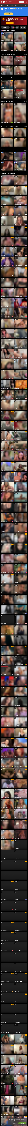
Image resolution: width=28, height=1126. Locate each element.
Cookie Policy (17, 1120)
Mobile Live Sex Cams (7, 101)
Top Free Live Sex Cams (8, 54)
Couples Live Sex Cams (7, 78)
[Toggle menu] (1, 2)
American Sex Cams (9, 30)
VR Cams (3, 150)
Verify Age (8, 13)
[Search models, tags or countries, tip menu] (26, 5)
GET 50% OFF (10, 23)
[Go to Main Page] (8, 1)
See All (25, 30)
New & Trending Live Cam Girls (9, 126)
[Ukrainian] (17, 27)
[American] (13, 27)
